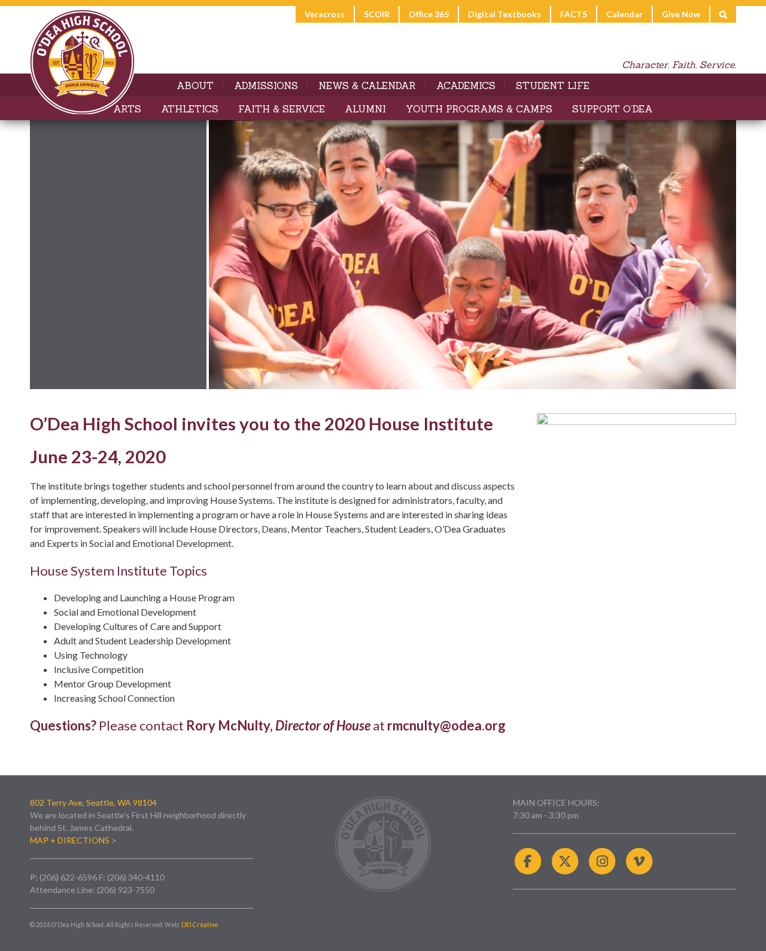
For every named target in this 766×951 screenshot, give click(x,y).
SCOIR (377, 14)
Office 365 (429, 14)
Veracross (325, 14)
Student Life (552, 85)
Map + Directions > (73, 840)
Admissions (266, 85)
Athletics (189, 109)
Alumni (365, 109)
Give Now (681, 14)
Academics (466, 85)
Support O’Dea (612, 109)
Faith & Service (281, 109)
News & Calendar (367, 85)
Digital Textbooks (504, 14)
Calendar (624, 14)
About (195, 85)
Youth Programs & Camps (479, 109)
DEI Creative (199, 924)
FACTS (573, 14)
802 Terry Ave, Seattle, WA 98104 (93, 802)
